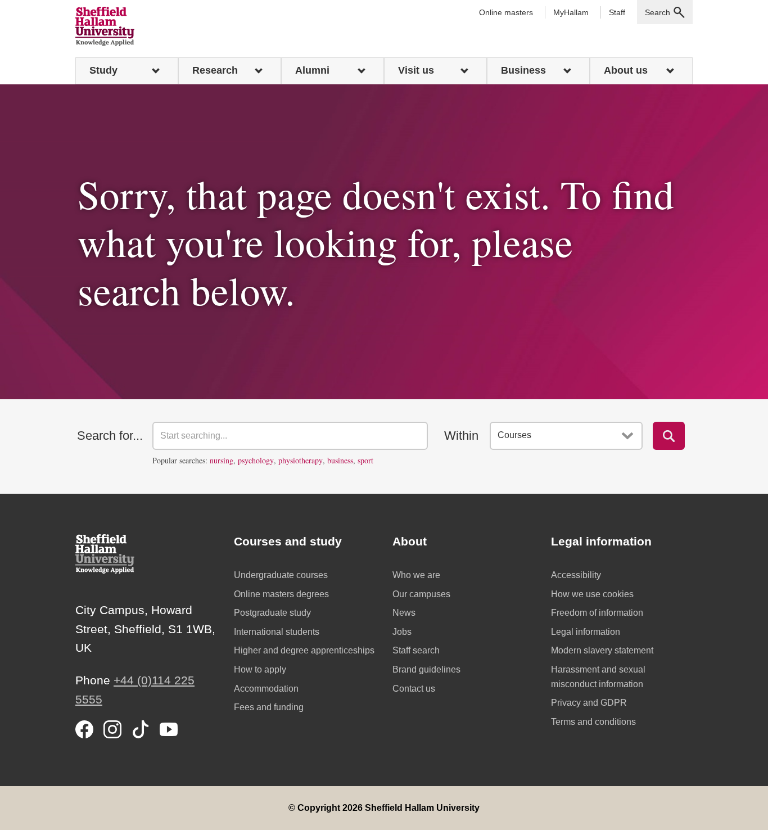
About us (626, 70)
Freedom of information (597, 612)
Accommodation (266, 688)
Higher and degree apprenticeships (304, 650)
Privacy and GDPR (589, 702)
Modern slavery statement (602, 650)
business (340, 460)
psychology (256, 460)
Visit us (416, 70)
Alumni (312, 70)
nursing (221, 460)
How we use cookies (592, 594)
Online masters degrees (281, 594)
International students (276, 632)
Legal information (585, 632)
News (403, 612)
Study (103, 70)
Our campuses (421, 594)
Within (461, 435)
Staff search (416, 650)
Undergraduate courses (281, 575)
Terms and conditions (593, 722)
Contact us (413, 688)
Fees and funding (269, 707)
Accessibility (576, 575)
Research (215, 70)
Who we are (416, 575)
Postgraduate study (272, 612)
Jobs (402, 632)
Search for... (110, 435)
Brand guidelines (426, 669)
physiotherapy (300, 460)
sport (365, 460)
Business (523, 70)
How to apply (260, 669)
